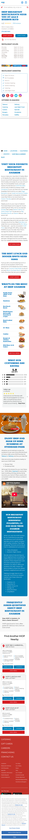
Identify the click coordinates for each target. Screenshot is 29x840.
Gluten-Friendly (6, 199)
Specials (3, 770)
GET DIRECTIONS (14, 244)
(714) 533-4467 (8, 695)
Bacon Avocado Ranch (14, 270)
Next (27, 423)
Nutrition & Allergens (21, 781)
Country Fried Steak (15, 268)
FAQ (17, 770)
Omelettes (4, 189)
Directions (21, 35)
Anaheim (6, 154)
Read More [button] (21, 403)
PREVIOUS (2, 423)
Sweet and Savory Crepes (20, 193)
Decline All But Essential (14, 832)
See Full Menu (14, 353)
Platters (16, 213)
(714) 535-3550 (8, 725)
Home (5, 151)
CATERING (6, 739)
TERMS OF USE (19, 805)
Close (14, 837)
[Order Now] (26, 2)
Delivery (11, 456)
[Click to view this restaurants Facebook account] (3, 95)
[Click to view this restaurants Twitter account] (16, 95)
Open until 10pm (10, 678)
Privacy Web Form (20, 777)
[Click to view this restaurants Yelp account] (7, 95)
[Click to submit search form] (27, 7)
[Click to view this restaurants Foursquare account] (11, 95)
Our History (18, 765)
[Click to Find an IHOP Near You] (1, 7)
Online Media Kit (5, 777)
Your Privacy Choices (14, 828)
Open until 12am (10, 709)
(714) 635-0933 (8, 664)
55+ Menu (24, 224)
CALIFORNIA (24, 151)
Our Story (18, 763)
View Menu (13, 670)
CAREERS (5, 748)
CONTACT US (7, 757)
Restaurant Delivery (6, 765)
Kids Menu (22, 222)
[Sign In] (22, 2)
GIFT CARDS (7, 744)
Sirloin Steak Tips (6, 211)
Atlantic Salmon (18, 209)
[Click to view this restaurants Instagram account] (20, 95)
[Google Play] (6, 794)
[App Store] (17, 794)
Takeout (4, 456)
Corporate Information (6, 772)
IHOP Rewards (4, 768)
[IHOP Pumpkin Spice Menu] (14, 423)
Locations (14, 151)
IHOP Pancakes (20, 185)
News (17, 768)
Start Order (7, 35)
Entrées (3, 209)
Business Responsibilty (21, 779)
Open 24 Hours (9, 647)
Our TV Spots (19, 772)
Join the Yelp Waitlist (10, 39)
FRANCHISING (8, 752)
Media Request (5, 775)
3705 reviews (17, 23)
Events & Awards (20, 775)
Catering (15, 471)
